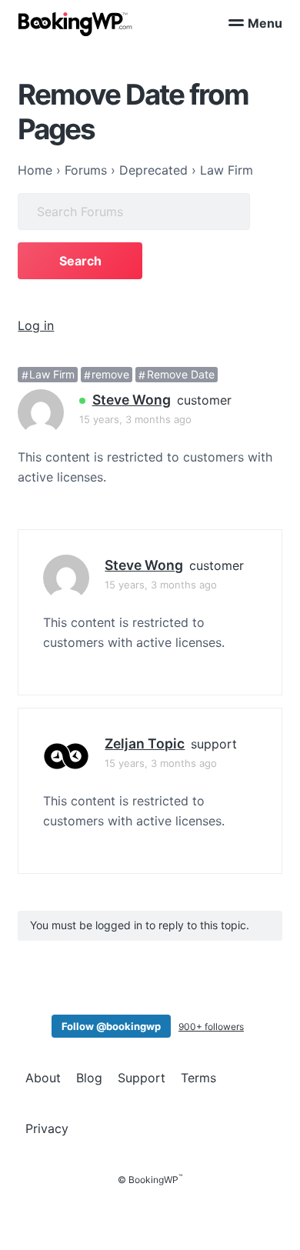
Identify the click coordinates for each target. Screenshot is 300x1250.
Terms (198, 1077)
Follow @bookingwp (111, 1026)
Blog (89, 1077)
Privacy (46, 1128)
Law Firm (52, 375)
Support (141, 1077)
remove (110, 375)
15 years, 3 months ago (135, 419)
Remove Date (181, 375)
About (43, 1077)
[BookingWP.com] (75, 24)
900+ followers (211, 1026)
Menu (265, 23)
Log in (36, 325)
